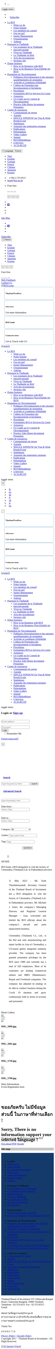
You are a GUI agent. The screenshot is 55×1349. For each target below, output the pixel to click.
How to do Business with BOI (28, 66)
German (11, 161)
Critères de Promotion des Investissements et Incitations (27, 86)
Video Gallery (20, 134)
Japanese (11, 170)
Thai (9, 156)
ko (10, 505)
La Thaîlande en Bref (23, 55)
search (34, 784)
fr (9, 497)
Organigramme (20, 39)
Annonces (18, 96)
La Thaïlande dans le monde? (21, 1191)
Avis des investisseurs (23, 58)
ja (10, 503)
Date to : (5, 818)
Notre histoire (20, 28)
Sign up (18, 713)
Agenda (17, 115)
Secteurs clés (19, 60)
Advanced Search (12, 791)
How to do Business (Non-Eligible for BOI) (28, 1215)
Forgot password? (9, 738)
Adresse (17, 41)
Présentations (19, 131)
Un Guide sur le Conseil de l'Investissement (26, 100)
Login (4, 730)
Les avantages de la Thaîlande (27, 47)
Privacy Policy (8, 1336)
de (10, 495)
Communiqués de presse (25, 112)
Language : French (12, 151)
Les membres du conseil (25, 30)
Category (5, 829)
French (10, 164)
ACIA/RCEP (19, 145)
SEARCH (27, 848)
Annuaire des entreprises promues (29, 126)
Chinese (11, 167)
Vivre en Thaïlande (22, 52)
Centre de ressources (17, 110)
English (11, 159)
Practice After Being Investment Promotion (28, 1248)
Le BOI (11, 22)
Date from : (6, 806)
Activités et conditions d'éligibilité (29, 82)
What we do (19, 25)
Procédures (18, 90)
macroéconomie (21, 49)
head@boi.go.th (15, 180)
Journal (16, 137)
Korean (11, 172)
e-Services (18, 142)
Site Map (5, 218)
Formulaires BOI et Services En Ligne (31, 93)
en (10, 492)
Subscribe (14, 17)
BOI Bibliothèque (22, 140)
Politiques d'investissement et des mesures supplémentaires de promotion (33, 78)
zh (10, 500)
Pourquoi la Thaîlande (18, 44)
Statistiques (18, 123)
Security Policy (24, 1336)
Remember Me (14, 733)
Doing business (14, 63)
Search (6, 777)
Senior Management (23, 36)
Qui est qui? (19, 33)
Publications (19, 129)
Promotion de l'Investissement (21, 74)
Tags (3, 841)
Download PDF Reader (12, 1144)
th (10, 489)
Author (4, 835)
